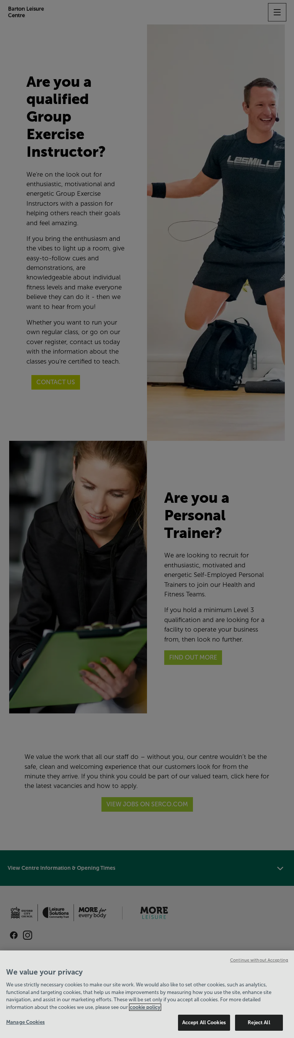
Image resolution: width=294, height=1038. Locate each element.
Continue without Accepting (259, 960)
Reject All (259, 1022)
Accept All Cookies (204, 1022)
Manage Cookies (25, 1022)
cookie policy (145, 1007)
